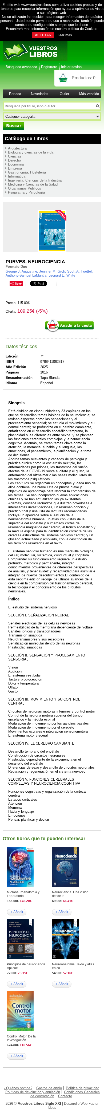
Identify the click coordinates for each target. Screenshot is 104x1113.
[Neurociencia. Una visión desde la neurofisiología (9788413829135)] (65, 886)
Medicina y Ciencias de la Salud (33, 184)
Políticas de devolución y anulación (32, 1092)
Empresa (15, 168)
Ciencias (14, 156)
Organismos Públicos (24, 188)
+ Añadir (16, 912)
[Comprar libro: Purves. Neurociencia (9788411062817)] (69, 332)
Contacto (65, 1096)
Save (18, 283)
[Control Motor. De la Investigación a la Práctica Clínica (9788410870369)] (20, 1030)
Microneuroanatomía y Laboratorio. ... (23, 894)
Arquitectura (17, 148)
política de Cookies (82, 29)
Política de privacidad (82, 1088)
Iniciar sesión (71, 67)
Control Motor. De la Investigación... (21, 1038)
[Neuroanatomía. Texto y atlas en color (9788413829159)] (65, 958)
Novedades (39, 94)
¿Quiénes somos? (18, 1088)
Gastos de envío (49, 1088)
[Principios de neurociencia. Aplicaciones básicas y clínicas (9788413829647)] (20, 958)
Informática (16, 176)
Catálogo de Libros (26, 138)
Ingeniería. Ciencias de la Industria (35, 180)
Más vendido (89, 94)
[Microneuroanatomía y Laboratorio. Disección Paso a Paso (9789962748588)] (20, 886)
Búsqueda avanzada (21, 67)
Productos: (83, 78)
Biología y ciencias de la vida (30, 152)
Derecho (14, 160)
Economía (16, 164)
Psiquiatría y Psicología (26, 192)
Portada (15, 94)
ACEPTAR (43, 35)
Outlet (64, 94)
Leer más (65, 35)
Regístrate (49, 67)
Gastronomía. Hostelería (27, 172)
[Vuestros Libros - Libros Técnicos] (35, 60)
